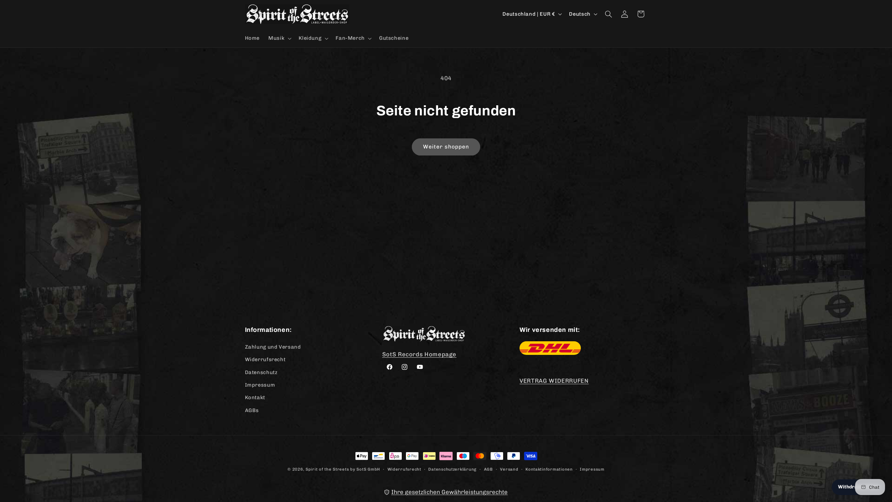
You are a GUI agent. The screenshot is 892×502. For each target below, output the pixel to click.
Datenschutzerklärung (452, 468)
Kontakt (255, 397)
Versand (509, 468)
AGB (488, 468)
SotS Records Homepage (419, 353)
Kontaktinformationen (549, 468)
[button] (279, 38)
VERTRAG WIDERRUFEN (554, 380)
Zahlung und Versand (273, 346)
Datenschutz (261, 372)
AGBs (252, 410)
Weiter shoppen (446, 146)
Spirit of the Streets (327, 469)
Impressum (260, 384)
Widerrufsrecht (265, 359)
